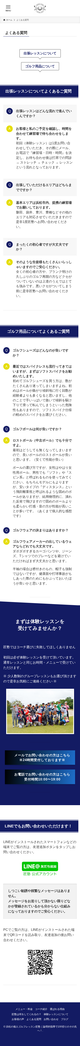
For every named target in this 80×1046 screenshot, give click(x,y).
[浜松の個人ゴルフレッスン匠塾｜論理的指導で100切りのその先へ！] (40, 8)
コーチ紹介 (41, 1009)
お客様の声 (18, 1019)
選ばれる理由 (57, 1009)
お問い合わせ (51, 1019)
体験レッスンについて (56, 1014)
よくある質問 (33, 1019)
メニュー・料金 (24, 1009)
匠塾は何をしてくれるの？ (26, 1014)
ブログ (64, 1019)
